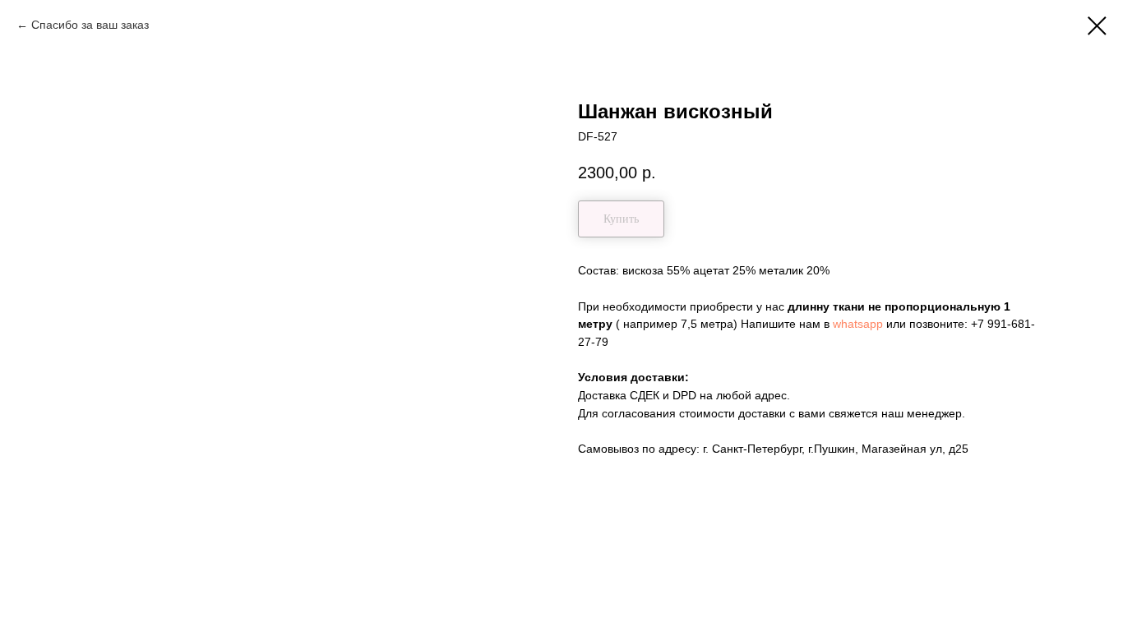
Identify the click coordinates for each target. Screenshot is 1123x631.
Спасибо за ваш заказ (90, 24)
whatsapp (858, 323)
